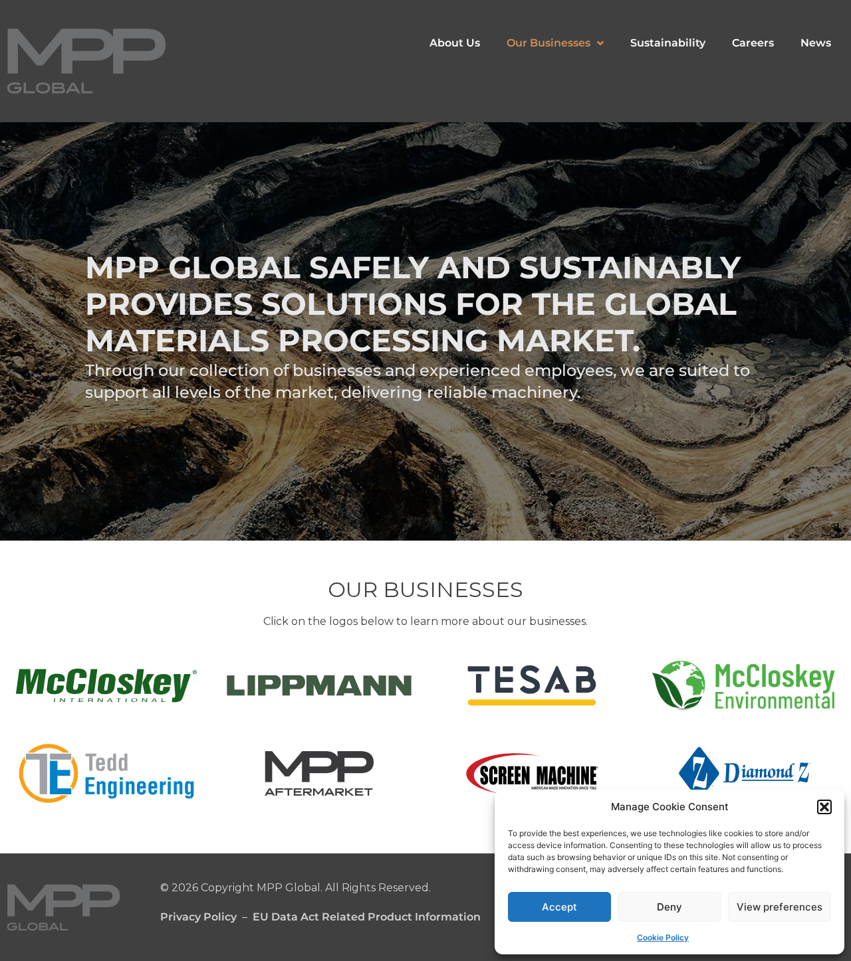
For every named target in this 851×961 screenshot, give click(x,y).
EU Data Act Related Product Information (367, 917)
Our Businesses (548, 43)
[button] (824, 807)
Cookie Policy (663, 937)
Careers (753, 43)
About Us (454, 43)
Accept (559, 907)
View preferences (779, 907)
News (815, 43)
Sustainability (667, 43)
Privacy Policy (198, 917)
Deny (669, 907)
